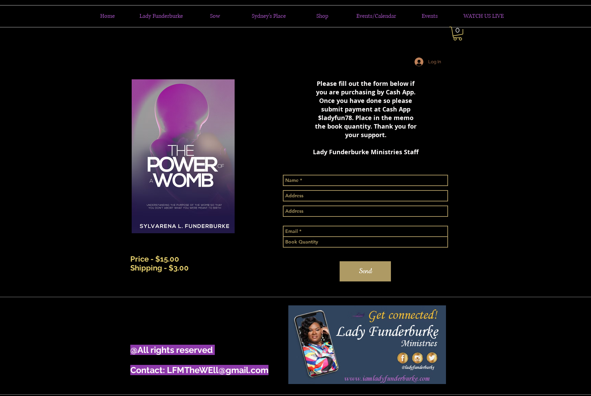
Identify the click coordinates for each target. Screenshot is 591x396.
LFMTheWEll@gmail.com (217, 370)
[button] (457, 33)
